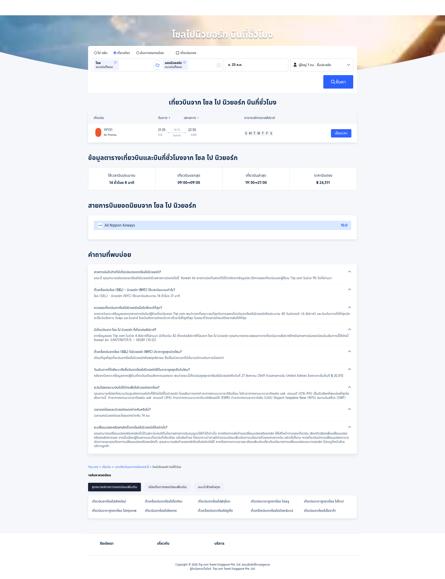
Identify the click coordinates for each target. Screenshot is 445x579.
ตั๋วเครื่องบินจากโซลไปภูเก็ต (215, 510)
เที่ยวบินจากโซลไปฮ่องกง (161, 510)
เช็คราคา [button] (341, 133)
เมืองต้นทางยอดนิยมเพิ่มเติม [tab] (167, 487)
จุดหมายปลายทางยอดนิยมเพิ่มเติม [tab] (114, 487)
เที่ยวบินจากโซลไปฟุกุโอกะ (214, 501)
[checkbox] (186, 53)
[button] (115, 62)
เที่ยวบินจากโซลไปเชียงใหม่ (109, 501)
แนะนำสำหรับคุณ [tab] (209, 487)
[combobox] (121, 65)
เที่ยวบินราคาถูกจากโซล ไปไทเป (323, 501)
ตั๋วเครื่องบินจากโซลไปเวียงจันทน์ (272, 510)
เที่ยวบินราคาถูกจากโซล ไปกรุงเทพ (114, 510)
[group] (124, 64)
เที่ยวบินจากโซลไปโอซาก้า (320, 510)
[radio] (100, 53)
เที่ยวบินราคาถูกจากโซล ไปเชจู (270, 501)
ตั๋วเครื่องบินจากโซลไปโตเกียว (163, 501)
